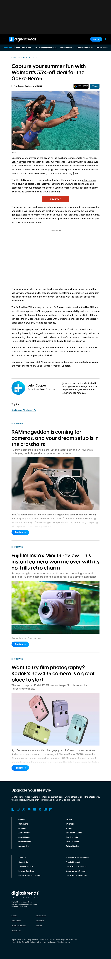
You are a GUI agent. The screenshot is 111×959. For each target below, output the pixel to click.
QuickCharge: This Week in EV (24, 410)
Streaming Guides (74, 833)
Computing (23, 824)
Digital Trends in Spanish (76, 871)
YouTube (29, 809)
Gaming (22, 828)
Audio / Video (24, 833)
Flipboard (50, 809)
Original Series (72, 846)
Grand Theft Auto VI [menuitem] (23, 48)
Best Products (72, 837)
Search (106, 39)
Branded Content (73, 862)
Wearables (70, 824)
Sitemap (39, 925)
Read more (20, 532)
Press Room (40, 920)
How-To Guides (72, 841)
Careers (14, 915)
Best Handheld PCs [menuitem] (85, 48)
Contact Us (23, 862)
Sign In (96, 39)
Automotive (23, 846)
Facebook (13, 809)
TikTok (34, 809)
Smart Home (24, 837)
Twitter (23, 809)
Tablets (69, 819)
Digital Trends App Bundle (76, 875)
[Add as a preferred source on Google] (81, 86)
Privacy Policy (41, 915)
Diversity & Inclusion (19, 925)
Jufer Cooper (19, 86)
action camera (19, 161)
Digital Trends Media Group (27, 942)
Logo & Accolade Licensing (29, 875)
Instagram (18, 809)
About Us (22, 857)
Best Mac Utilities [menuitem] (67, 48)
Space (68, 828)
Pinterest (40, 809)
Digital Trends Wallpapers (76, 866)
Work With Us (16, 920)
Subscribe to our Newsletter (77, 857)
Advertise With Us (25, 866)
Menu (4, 39)
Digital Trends (18, 43)
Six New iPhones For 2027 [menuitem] (46, 48)
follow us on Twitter (40, 365)
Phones (21, 819)
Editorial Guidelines (26, 871)
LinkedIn (45, 809)
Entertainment (24, 841)
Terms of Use (16, 930)
